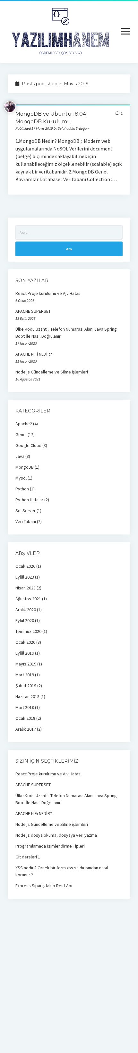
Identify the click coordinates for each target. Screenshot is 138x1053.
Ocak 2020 (25, 642)
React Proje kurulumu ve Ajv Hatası (48, 293)
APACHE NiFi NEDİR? (33, 354)
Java (19, 456)
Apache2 (23, 424)
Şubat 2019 (25, 685)
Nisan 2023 (25, 588)
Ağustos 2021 (28, 599)
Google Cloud (28, 445)
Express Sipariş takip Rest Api (43, 885)
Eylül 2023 (24, 577)
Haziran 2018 (27, 696)
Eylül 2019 (24, 653)
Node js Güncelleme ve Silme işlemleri (51, 372)
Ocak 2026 (25, 566)
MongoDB (24, 467)
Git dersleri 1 (27, 857)
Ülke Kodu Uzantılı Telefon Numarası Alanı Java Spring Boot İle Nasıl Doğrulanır (66, 332)
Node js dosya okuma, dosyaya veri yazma (56, 835)
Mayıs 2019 (25, 664)
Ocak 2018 (25, 718)
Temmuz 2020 (28, 631)
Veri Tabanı (25, 521)
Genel (21, 434)
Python (22, 489)
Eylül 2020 (24, 620)
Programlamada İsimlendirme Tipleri (50, 846)
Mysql (21, 478)
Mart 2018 (24, 707)
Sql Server (25, 510)
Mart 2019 (24, 675)
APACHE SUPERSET (33, 311)
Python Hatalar (29, 500)
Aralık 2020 (25, 609)
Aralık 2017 (25, 729)
